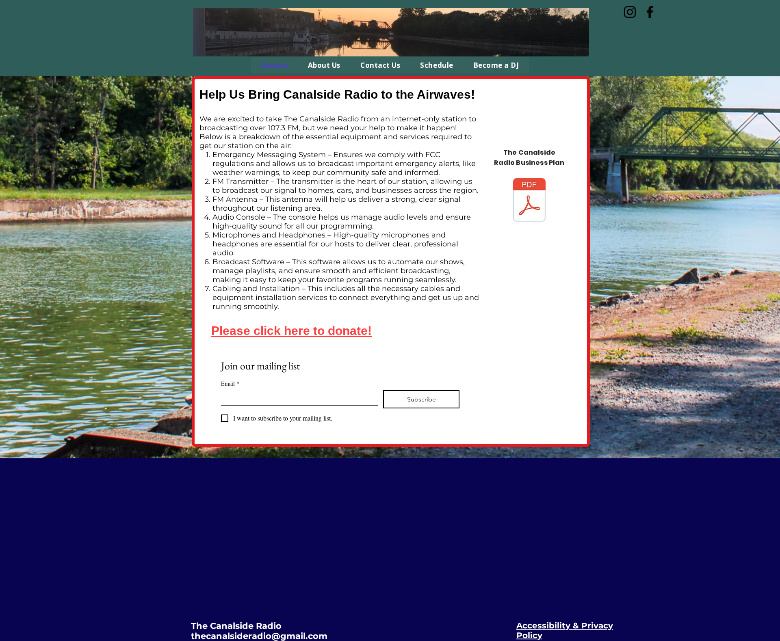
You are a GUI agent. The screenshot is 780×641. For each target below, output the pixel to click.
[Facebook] (650, 12)
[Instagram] (630, 12)
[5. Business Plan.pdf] (529, 201)
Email (230, 383)
